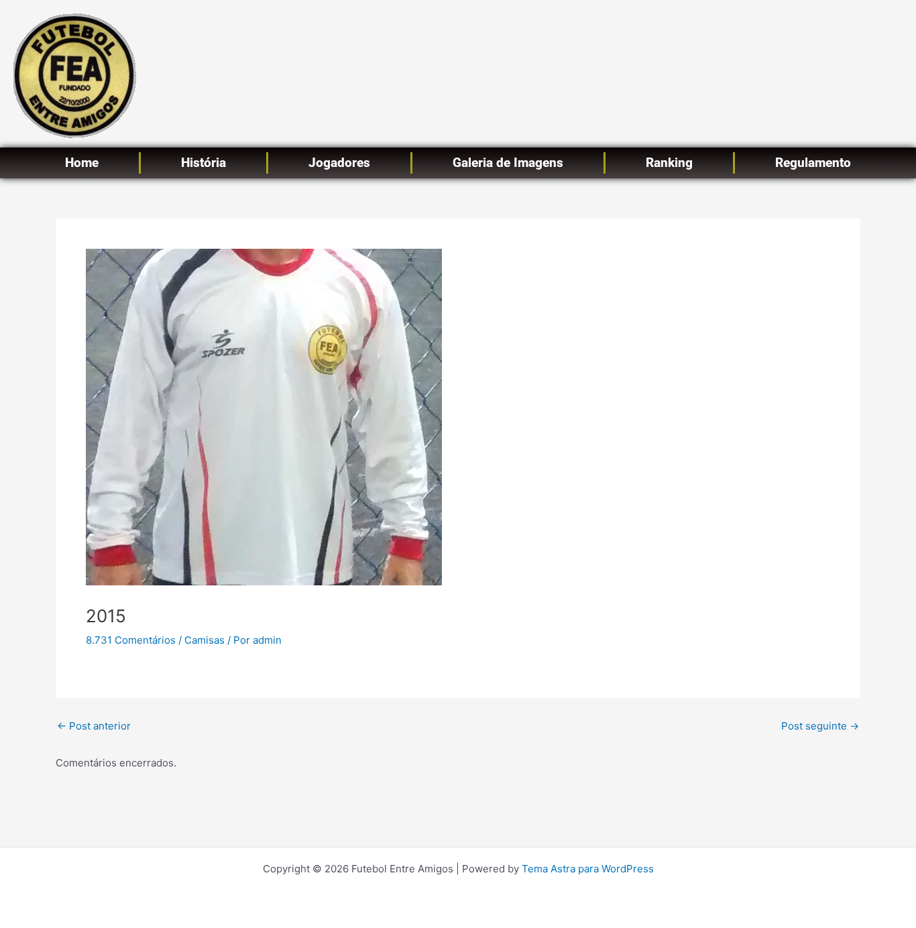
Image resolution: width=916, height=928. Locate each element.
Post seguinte (820, 726)
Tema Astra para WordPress (588, 868)
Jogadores (339, 162)
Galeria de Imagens (508, 162)
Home (82, 162)
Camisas (204, 640)
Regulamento (813, 162)
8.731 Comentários (131, 640)
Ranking (669, 162)
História (203, 162)
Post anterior (94, 726)
